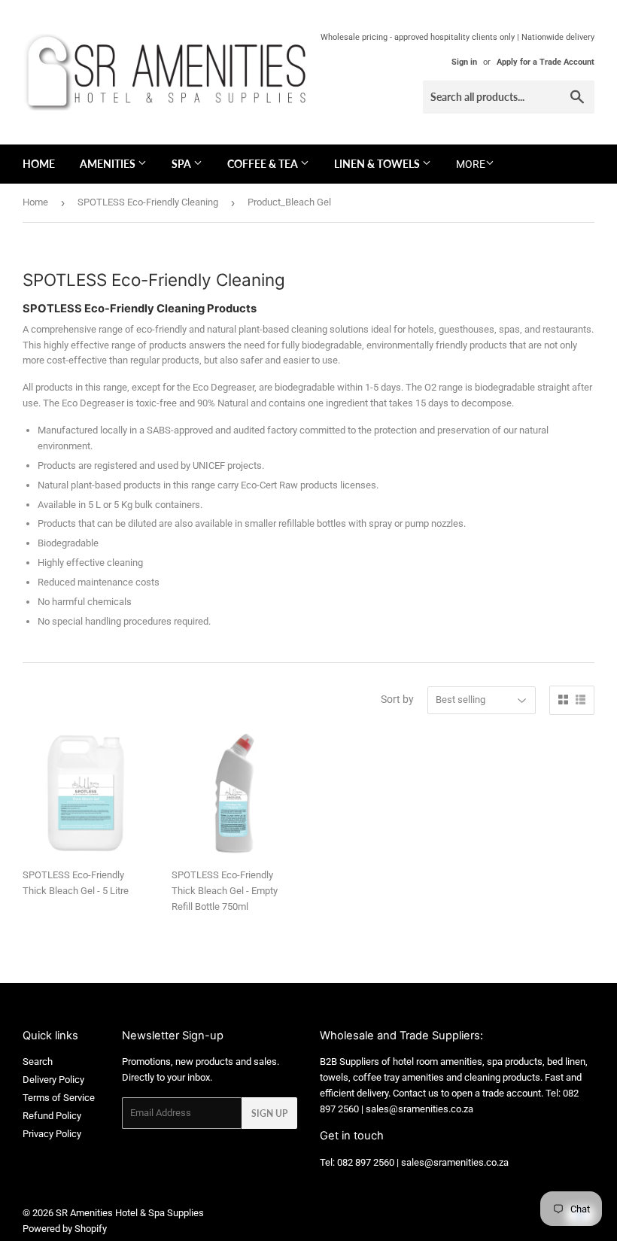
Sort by (397, 699)
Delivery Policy (53, 1079)
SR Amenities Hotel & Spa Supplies (130, 1212)
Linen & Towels (378, 163)
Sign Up (269, 1113)
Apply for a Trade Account (545, 62)
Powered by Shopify (65, 1228)
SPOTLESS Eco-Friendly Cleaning (148, 202)
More (470, 164)
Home (39, 163)
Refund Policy (52, 1115)
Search (38, 1061)
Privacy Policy (52, 1133)
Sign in (464, 62)
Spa (182, 163)
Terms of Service (59, 1097)
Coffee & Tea (263, 163)
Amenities (109, 163)
